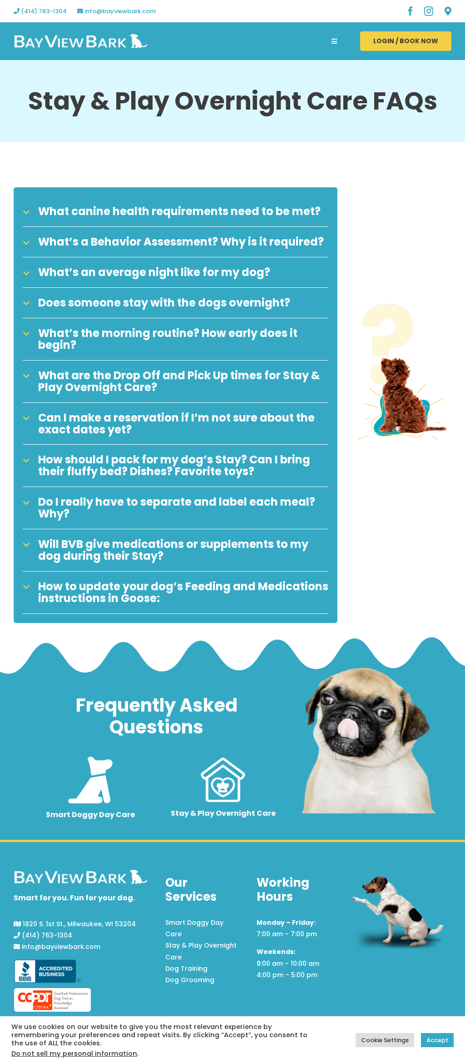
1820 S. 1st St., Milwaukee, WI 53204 (78, 923)
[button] (175, 211)
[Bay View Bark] (81, 37)
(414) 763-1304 (43, 11)
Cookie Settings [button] (385, 1040)
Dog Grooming (189, 979)
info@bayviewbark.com (119, 11)
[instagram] (428, 11)
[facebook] (410, 11)
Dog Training (186, 968)
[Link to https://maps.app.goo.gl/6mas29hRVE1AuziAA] (448, 11)
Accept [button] (437, 1040)
